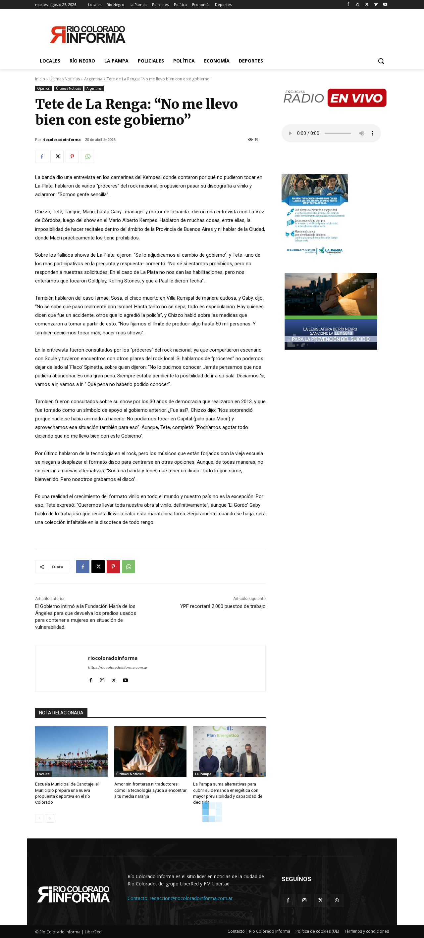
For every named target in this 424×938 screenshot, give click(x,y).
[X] (367, 5)
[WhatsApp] (87, 156)
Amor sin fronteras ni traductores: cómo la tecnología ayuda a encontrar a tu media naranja (150, 790)
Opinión (43, 88)
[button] (381, 61)
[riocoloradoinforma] (61, 668)
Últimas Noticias (64, 79)
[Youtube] (385, 5)
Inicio (40, 79)
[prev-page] (39, 818)
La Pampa (203, 774)
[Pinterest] (72, 156)
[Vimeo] (376, 5)
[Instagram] (357, 5)
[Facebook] (348, 5)
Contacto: (139, 898)
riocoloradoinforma (61, 139)
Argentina (93, 79)
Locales (43, 774)
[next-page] (50, 818)
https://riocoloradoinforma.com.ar (117, 667)
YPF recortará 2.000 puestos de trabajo (223, 606)
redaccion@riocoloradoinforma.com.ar (191, 898)
